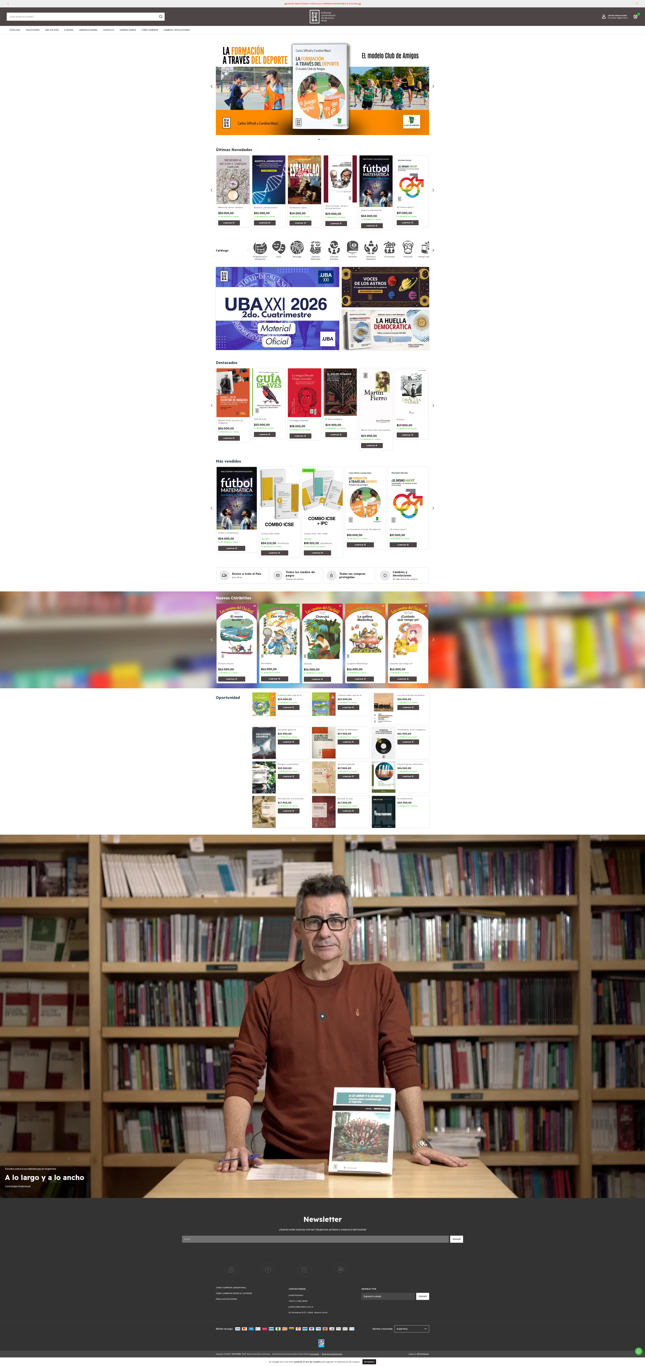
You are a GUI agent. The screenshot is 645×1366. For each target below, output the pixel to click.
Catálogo (14, 30)
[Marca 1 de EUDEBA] (231, 1269)
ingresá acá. (314, 1354)
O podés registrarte (618, 18)
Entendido (369, 1362)
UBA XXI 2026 (52, 30)
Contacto (108, 30)
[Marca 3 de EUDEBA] (304, 1269)
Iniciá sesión (620, 15)
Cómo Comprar (150, 30)
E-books (68, 30)
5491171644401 (296, 1295)
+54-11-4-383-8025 (298, 1301)
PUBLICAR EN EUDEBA (226, 1299)
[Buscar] (160, 17)
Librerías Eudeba (88, 30)
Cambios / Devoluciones (177, 30)
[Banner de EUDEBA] (277, 308)
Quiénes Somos (128, 30)
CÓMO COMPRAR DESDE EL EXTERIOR (234, 1293)
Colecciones (33, 30)
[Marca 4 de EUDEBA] (340, 1269)
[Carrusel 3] (322, 86)
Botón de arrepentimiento (332, 1354)
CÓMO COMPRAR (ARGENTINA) (231, 1287)
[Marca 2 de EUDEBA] (268, 1269)
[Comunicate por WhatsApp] (638, 1351)
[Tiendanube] (418, 1354)
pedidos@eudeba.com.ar (301, 1307)
